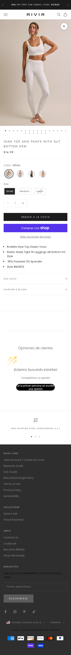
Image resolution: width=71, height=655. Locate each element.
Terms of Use (12, 484)
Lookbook (10, 543)
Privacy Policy (12, 490)
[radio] (8, 173)
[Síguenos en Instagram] (15, 612)
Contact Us (11, 537)
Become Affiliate (14, 549)
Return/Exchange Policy (19, 478)
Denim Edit (10, 514)
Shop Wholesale (14, 555)
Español (55, 622)
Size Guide (10, 472)
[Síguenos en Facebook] (5, 612)
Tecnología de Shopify (44, 630)
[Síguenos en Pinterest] (24, 612)
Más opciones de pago (35, 237)
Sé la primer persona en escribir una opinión (35, 387)
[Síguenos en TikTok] (34, 612)
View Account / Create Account (24, 460)
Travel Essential (13, 520)
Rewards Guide (13, 466)
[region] (35, 424)
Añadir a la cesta (35, 217)
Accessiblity (11, 496)
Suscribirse (18, 598)
